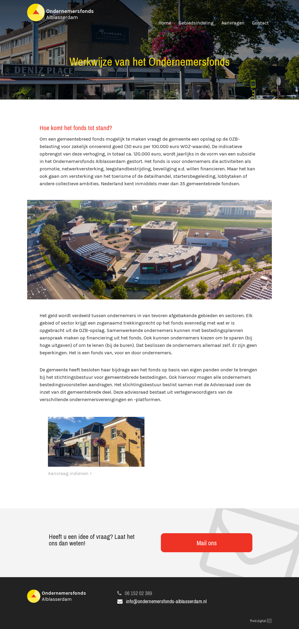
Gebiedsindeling (196, 23)
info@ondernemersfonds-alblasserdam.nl (166, 601)
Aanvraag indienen (68, 473)
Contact (260, 23)
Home (164, 23)
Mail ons (207, 542)
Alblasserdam (70, 14)
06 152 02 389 (138, 593)
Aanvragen (232, 23)
